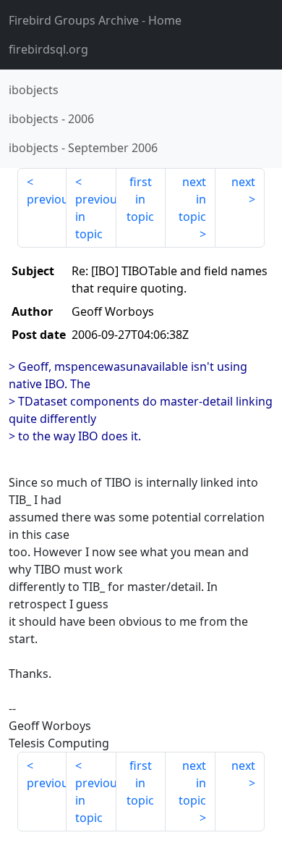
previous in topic (95, 216)
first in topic (140, 199)
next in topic (192, 199)
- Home (95, 20)
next (243, 182)
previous (47, 199)
